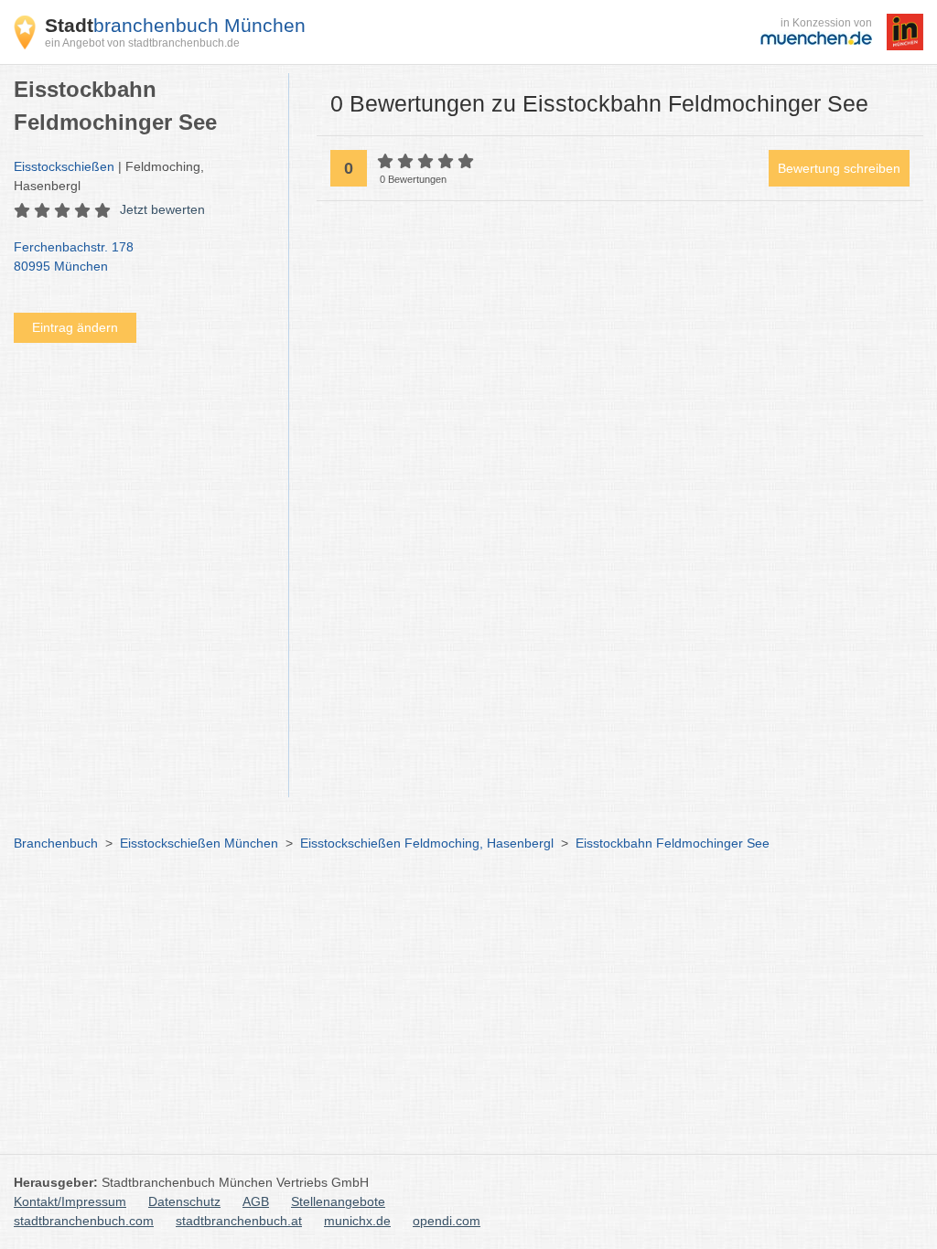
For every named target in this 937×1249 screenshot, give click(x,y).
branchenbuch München (175, 25)
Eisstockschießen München (199, 843)
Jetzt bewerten (162, 209)
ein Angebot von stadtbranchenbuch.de (142, 43)
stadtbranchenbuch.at (239, 1220)
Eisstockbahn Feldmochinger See (673, 843)
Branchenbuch (56, 843)
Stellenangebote (338, 1201)
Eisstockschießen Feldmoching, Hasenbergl (427, 843)
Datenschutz (184, 1201)
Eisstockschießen (64, 166)
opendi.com (446, 1220)
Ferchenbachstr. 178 (74, 256)
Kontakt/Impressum (70, 1201)
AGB (255, 1201)
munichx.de (357, 1220)
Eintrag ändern (75, 327)
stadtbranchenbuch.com (84, 1220)
